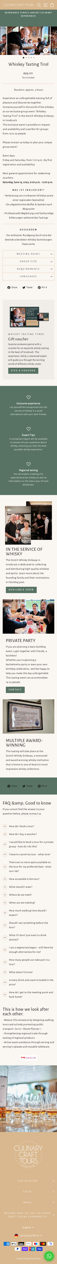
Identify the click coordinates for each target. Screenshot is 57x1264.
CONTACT (15, 690)
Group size (28, 261)
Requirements (28, 269)
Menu (27, 1202)
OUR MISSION (28, 1181)
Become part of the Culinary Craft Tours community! (27, 1215)
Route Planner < (32, 1028)
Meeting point (28, 254)
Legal (27, 1192)
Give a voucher (23, 370)
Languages (28, 276)
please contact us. (31, 813)
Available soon (21, 590)
